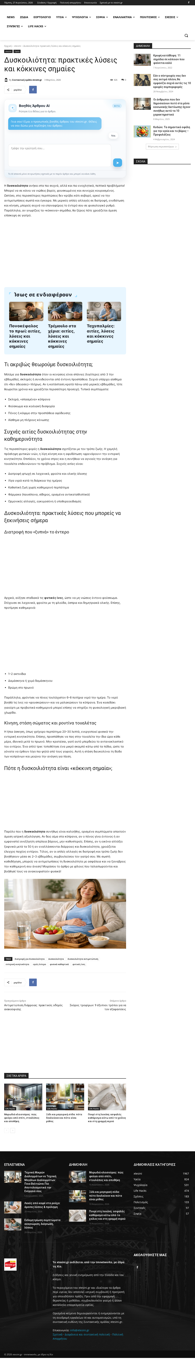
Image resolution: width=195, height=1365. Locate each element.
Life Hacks (10, 1108)
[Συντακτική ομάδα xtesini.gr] (6, 80)
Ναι (113, 135)
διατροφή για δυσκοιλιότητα (30, 958)
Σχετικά (57, 1334)
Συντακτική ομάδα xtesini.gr (27, 79)
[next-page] (12, 1130)
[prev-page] (6, 1130)
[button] (186, 35)
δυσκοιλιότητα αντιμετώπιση (83, 958)
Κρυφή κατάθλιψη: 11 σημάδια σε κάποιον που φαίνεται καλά (169, 59)
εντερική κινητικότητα (17, 964)
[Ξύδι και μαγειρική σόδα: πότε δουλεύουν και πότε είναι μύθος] (65, 1097)
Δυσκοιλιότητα (56, 958)
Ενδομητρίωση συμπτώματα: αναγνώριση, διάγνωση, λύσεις (42, 1224)
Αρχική (8, 45)
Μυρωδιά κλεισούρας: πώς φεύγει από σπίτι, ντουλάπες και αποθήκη (21, 1118)
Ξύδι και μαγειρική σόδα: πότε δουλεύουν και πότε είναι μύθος (64, 1118)
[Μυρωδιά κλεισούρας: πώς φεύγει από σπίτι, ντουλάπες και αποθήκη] (23, 1097)
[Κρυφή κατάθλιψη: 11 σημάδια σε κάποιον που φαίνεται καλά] (142, 60)
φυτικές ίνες (79, 964)
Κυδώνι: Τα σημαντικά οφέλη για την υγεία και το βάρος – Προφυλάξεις (171, 131)
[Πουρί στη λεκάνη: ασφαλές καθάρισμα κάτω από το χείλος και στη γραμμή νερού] (107, 1097)
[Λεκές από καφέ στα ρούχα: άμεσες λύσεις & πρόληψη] (12, 1207)
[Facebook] (188, 3)
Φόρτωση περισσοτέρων (161, 146)
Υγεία (17, 51)
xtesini (17, 45)
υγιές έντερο (39, 964)
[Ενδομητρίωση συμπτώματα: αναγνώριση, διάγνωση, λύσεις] (12, 1224)
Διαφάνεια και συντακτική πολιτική (87, 1334)
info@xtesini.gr (79, 1330)
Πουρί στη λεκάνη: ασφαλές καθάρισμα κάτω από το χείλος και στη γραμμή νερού (107, 1118)
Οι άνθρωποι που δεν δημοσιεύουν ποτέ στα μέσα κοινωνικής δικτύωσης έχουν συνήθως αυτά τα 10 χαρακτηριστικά (171, 107)
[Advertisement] (65, 249)
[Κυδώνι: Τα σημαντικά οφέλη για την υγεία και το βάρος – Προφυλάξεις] (142, 131)
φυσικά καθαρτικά (59, 964)
